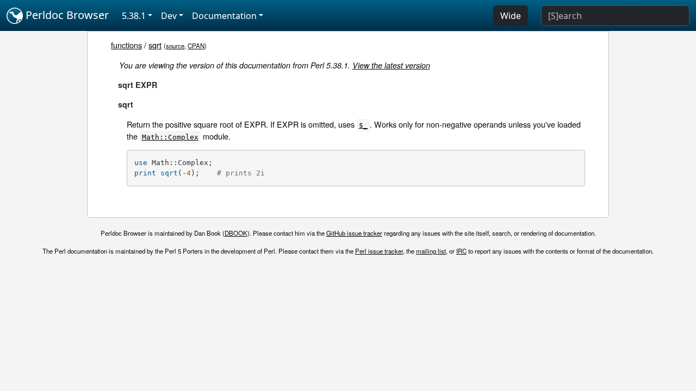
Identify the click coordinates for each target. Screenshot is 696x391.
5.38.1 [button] (134, 16)
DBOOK (236, 233)
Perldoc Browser (66, 15)
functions (126, 45)
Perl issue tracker (379, 251)
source (175, 45)
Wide (510, 16)
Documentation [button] (224, 16)
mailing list (431, 251)
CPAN (196, 45)
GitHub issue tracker (354, 233)
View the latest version (391, 65)
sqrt (154, 45)
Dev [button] (169, 16)
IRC (461, 251)
